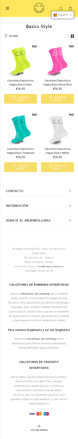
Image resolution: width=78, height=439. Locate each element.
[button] (62, 15)
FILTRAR (13, 36)
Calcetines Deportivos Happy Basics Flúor (20, 82)
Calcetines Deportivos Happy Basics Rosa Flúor (57, 82)
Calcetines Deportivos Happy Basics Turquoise (20, 151)
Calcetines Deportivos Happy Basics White (57, 151)
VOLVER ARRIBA (39, 430)
